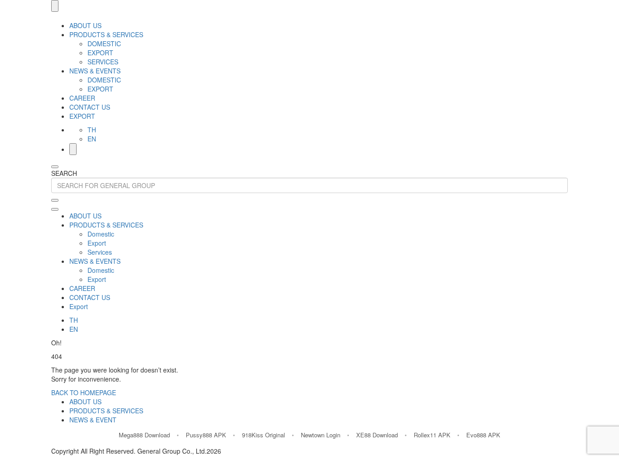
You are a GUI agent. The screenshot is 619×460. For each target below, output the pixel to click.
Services (102, 61)
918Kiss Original (263, 435)
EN (91, 138)
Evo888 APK (483, 435)
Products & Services (106, 410)
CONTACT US (89, 106)
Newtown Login (320, 435)
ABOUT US (85, 25)
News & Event (92, 419)
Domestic (104, 43)
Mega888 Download (144, 435)
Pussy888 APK (206, 435)
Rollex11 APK (432, 435)
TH (91, 129)
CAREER (82, 97)
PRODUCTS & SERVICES (106, 34)
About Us (85, 401)
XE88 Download (377, 435)
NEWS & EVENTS (95, 70)
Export (100, 52)
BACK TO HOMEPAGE (83, 392)
